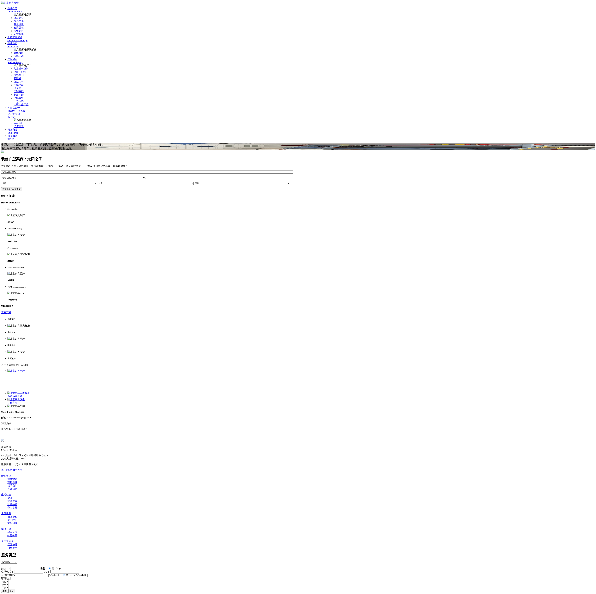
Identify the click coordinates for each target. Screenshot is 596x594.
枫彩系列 (19, 75)
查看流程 (6, 312)
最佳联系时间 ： (10, 575)
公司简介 (19, 17)
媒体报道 (19, 52)
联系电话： (7, 571)
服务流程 (12, 516)
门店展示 (19, 126)
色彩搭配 (12, 507)
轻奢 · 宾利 (20, 72)
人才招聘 (12, 489)
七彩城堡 (19, 98)
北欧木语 (19, 94)
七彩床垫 (19, 101)
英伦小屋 (19, 85)
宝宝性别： (55, 575)
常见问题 (12, 523)
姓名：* (5, 568)
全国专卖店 (7, 541)
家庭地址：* (8, 578)
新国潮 (17, 78)
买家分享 (12, 532)
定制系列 (19, 91)
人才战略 (19, 34)
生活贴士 (6, 494)
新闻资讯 (6, 475)
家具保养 (12, 501)
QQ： (47, 571)
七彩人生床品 (21, 104)
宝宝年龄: (81, 575)
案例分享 (6, 529)
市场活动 (19, 56)
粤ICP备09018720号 (12, 470)
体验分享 (12, 535)
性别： (43, 568)
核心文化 (19, 21)
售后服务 (6, 513)
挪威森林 (19, 81)
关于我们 (12, 520)
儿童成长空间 (21, 68)
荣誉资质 (19, 24)
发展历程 (19, 27)
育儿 (9, 498)
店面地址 (19, 123)
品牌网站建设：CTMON (14, 434)
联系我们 (12, 485)
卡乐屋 (17, 88)
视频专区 (19, 31)
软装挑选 (12, 504)
